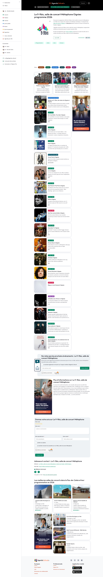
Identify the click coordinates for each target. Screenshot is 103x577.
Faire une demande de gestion (50, 474)
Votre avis (37, 426)
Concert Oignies (76, 7)
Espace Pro (55, 567)
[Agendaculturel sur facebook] (75, 560)
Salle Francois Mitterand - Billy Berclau (76, 530)
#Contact (61, 42)
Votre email (65, 436)
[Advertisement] (62, 55)
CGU (35, 569)
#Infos (48, 42)
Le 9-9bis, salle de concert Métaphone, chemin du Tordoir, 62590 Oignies (55, 464)
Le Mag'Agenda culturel (9, 58)
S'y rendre (57, 37)
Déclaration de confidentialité (41, 571)
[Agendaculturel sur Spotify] (82, 560)
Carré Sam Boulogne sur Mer (74, 516)
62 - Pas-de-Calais (9, 11)
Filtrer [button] (5, 5)
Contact (36, 573)
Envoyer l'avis (39, 455)
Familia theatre (70, 544)
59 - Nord (7, 46)
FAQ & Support (37, 567)
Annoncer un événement (59, 569)
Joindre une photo (41, 442)
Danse (74, 67)
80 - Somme (7, 52)
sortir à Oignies (69, 31)
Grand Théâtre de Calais (60, 500)
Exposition (41, 67)
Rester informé (84, 368)
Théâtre (68, 67)
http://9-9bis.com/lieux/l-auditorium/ (47, 466)
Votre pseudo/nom (39, 436)
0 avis (88, 37)
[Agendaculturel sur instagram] (78, 560)
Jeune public (55, 67)
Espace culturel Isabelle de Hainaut (80, 501)
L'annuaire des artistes (9, 61)
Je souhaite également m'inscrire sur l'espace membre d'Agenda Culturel (60, 364)
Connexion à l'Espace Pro (10, 64)
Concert (48, 67)
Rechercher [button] (6, 2)
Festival (62, 67)
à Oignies (43, 86)
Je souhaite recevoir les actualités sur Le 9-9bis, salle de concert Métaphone (54, 445)
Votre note (37, 421)
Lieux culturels (7, 36)
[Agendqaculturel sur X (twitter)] (71, 560)
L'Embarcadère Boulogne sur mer (42, 501)
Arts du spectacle (8, 29)
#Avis (54, 42)
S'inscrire (83, 3)
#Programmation (39, 42)
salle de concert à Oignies (59, 23)
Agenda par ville (7, 39)
